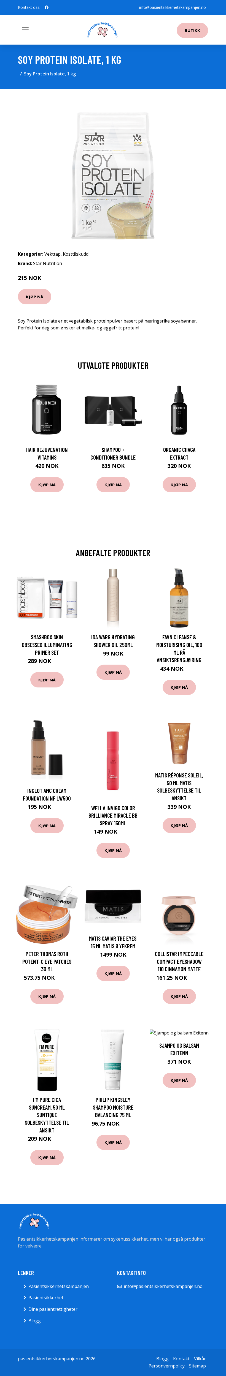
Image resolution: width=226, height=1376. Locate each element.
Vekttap (52, 254)
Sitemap (197, 1366)
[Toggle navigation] (25, 29)
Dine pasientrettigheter (52, 1309)
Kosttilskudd (75, 254)
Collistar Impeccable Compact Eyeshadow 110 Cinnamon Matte (179, 961)
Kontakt (181, 1359)
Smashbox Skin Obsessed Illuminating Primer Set (47, 645)
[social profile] (46, 7)
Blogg (34, 1321)
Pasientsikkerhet (45, 1298)
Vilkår (200, 1359)
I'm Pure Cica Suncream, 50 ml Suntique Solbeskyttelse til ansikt (47, 1114)
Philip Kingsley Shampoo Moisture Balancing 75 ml (113, 1107)
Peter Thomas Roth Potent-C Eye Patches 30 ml (46, 961)
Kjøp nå (34, 296)
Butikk (192, 30)
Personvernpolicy (167, 1366)
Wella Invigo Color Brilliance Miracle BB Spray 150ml (113, 815)
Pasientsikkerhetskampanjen (58, 1286)
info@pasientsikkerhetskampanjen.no (172, 7)
